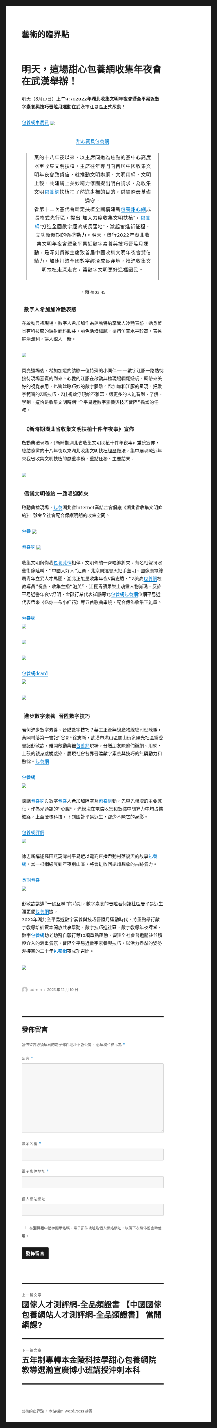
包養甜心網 (133, 209)
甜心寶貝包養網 (92, 141)
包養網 (52, 192)
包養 (57, 507)
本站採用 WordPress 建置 (70, 1411)
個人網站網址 (33, 1199)
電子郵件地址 (35, 1171)
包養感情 (62, 563)
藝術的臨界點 (45, 34)
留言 (27, 1058)
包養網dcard (35, 673)
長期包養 (31, 880)
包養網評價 (33, 832)
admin (36, 989)
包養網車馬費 (35, 122)
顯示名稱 (31, 1143)
